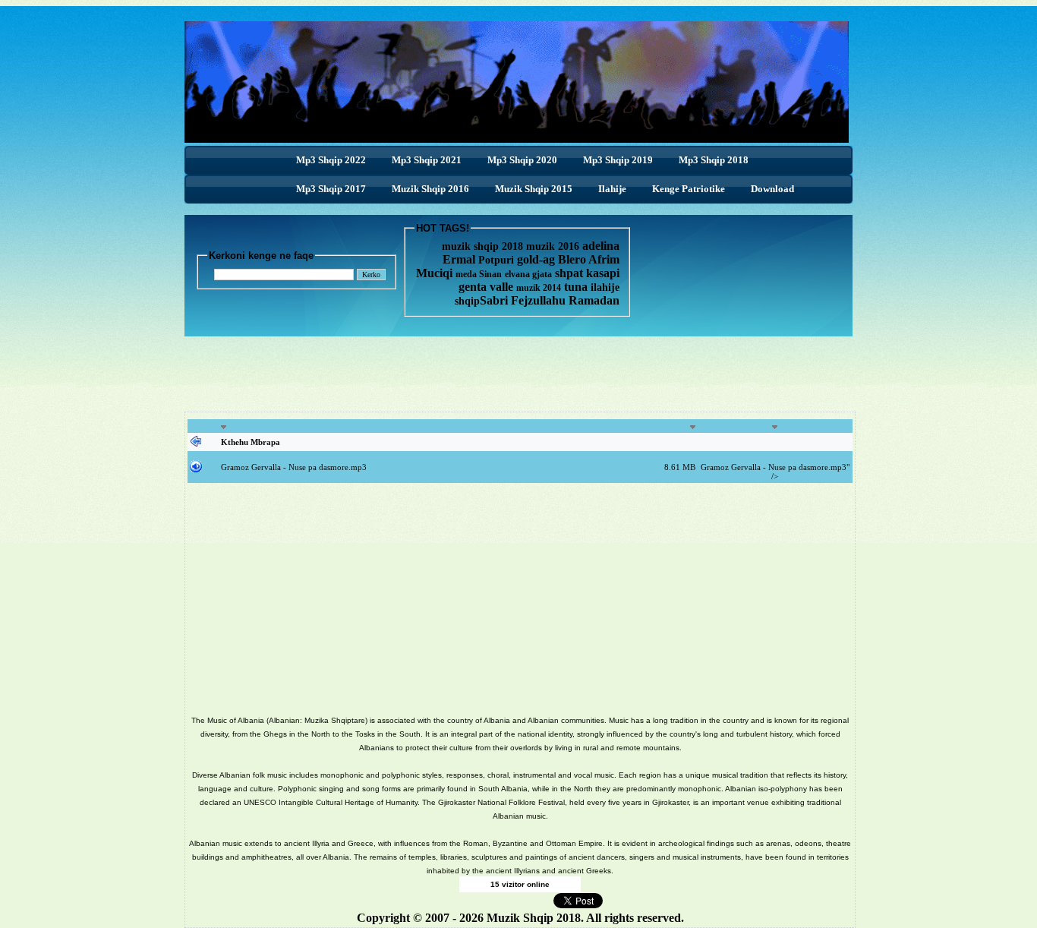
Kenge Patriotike (688, 188)
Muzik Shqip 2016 (430, 188)
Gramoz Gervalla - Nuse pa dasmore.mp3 (294, 467)
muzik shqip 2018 (482, 246)
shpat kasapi (587, 273)
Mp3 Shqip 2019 (618, 160)
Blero (572, 259)
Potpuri (496, 260)
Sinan (490, 274)
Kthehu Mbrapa (250, 442)
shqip (467, 301)
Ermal (460, 259)
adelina (600, 245)
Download (772, 188)
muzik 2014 (538, 288)
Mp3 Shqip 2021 (427, 160)
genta (473, 286)
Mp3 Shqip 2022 (331, 160)
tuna (574, 286)
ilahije (605, 287)
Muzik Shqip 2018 (534, 917)
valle (503, 286)
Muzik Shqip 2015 (533, 188)
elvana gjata (528, 274)
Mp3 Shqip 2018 (714, 160)
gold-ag (536, 259)
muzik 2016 (552, 246)
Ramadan (594, 300)
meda (466, 274)
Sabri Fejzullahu (523, 300)
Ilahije (612, 188)
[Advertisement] (518, 370)
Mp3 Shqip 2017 (331, 188)
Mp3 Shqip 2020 (522, 160)
